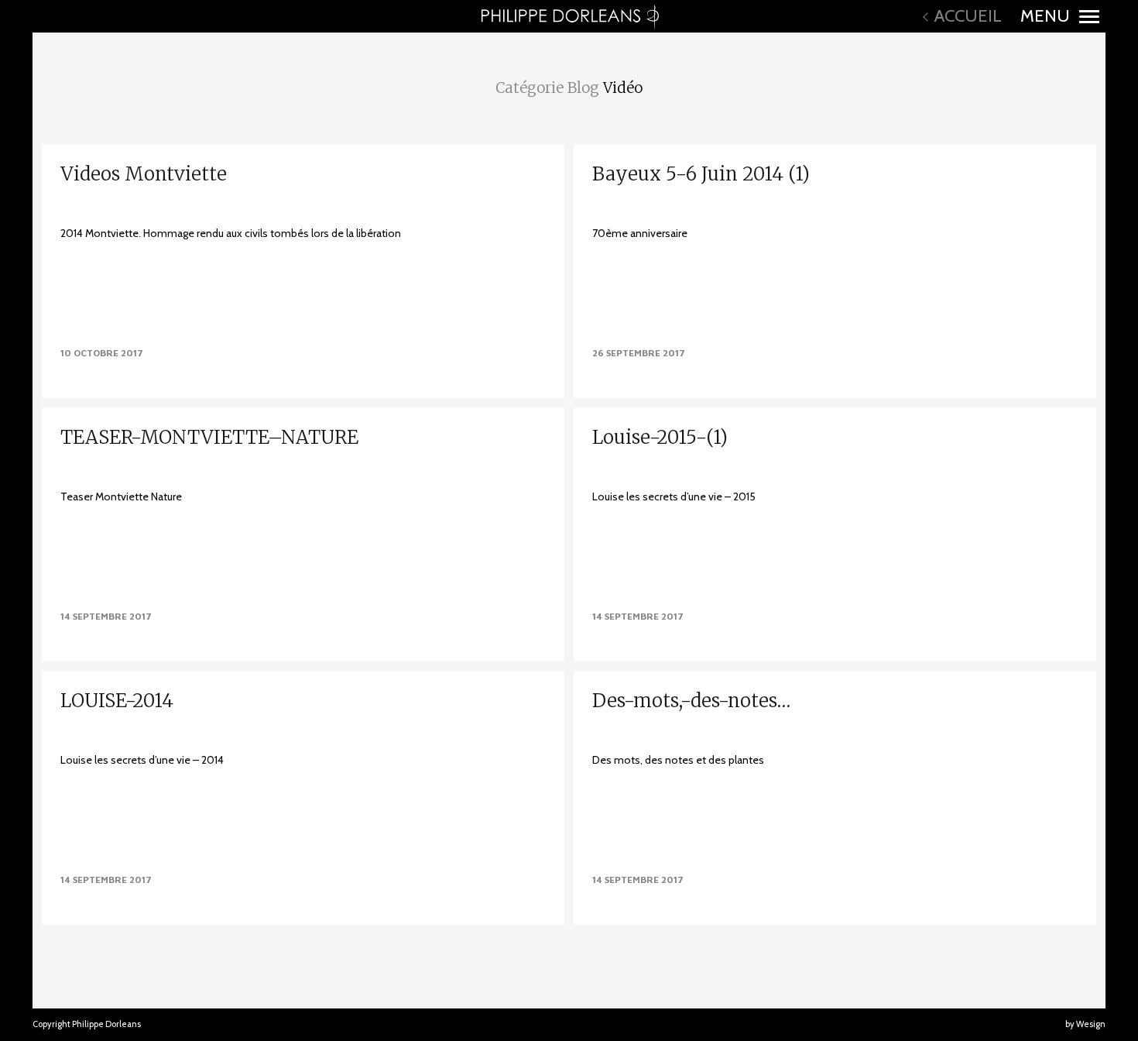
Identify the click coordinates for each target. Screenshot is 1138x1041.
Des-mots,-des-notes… (691, 701)
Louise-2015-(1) (660, 437)
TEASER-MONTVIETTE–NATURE (209, 437)
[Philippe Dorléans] (569, 16)
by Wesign (1085, 1024)
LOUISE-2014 (116, 701)
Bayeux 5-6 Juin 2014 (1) (701, 174)
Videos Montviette (143, 174)
